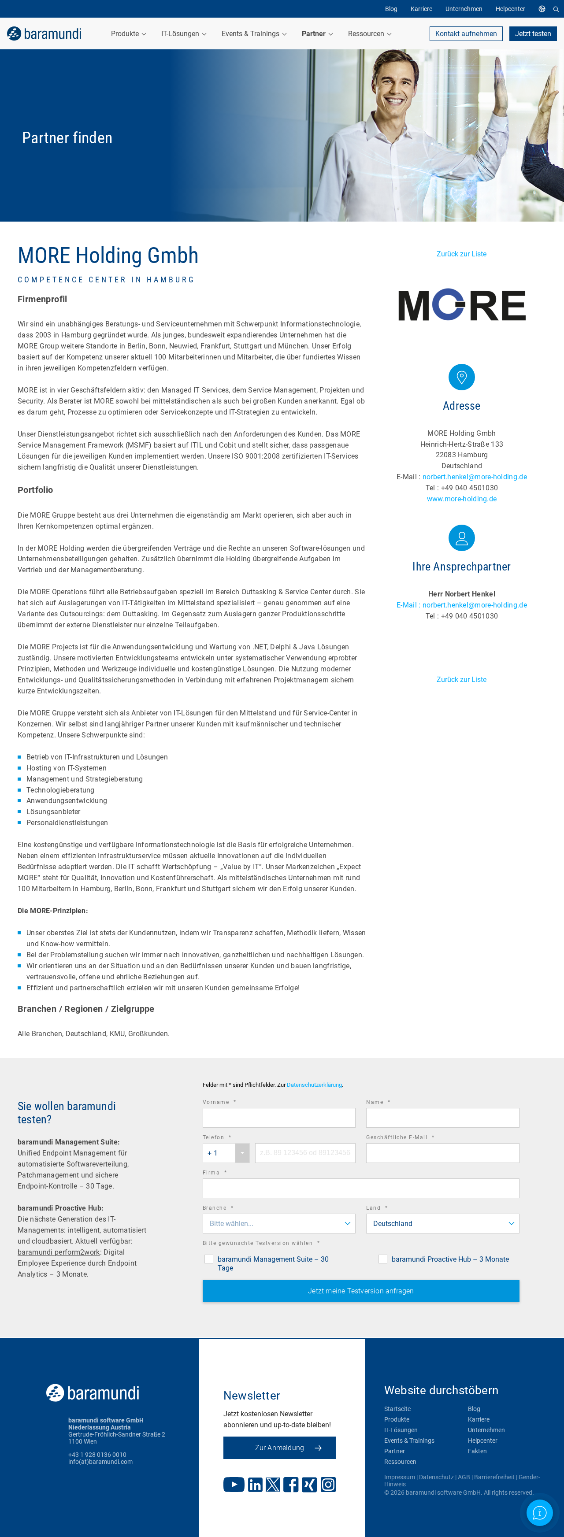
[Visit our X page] (273, 1485)
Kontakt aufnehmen (466, 34)
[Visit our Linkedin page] (255, 1486)
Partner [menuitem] (314, 34)
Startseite (397, 1408)
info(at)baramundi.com (100, 1461)
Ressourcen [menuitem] (367, 34)
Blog (474, 1408)
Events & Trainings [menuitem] (251, 34)
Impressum (399, 1477)
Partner (394, 1451)
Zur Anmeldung (279, 1448)
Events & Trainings (409, 1440)
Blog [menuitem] (391, 8)
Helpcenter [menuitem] (510, 8)
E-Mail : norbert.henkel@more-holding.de (462, 605)
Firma (227, 1173)
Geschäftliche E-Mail (412, 1138)
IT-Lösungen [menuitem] (181, 34)
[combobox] (226, 1153)
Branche (230, 1209)
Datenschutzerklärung (314, 1084)
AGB (464, 1477)
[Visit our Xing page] (309, 1485)
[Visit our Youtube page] (234, 1485)
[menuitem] (544, 9)
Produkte (396, 1419)
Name (390, 1103)
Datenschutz (436, 1477)
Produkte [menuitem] (126, 34)
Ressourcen (400, 1461)
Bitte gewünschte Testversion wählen (274, 1244)
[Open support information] (539, 1512)
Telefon (229, 1138)
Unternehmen (486, 1429)
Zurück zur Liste (461, 254)
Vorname (232, 1103)
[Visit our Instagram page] (328, 1485)
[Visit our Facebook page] (291, 1485)
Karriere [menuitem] (421, 8)
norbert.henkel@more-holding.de (475, 477)
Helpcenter (482, 1440)
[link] (44, 33)
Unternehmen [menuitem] (463, 8)
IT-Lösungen (401, 1429)
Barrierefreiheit (494, 1477)
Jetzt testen (533, 34)
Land (389, 1209)
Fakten (477, 1451)
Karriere (479, 1419)
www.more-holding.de (462, 499)
